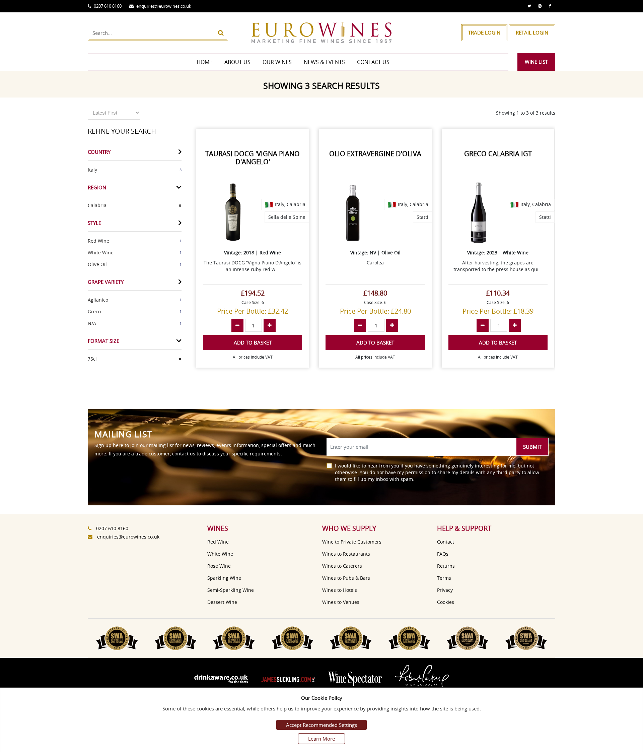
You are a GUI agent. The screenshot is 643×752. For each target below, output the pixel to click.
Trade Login (484, 32)
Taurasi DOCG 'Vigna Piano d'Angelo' (252, 157)
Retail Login (532, 32)
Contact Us (373, 62)
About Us (237, 62)
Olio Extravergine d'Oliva (375, 153)
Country (99, 151)
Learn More (321, 738)
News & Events (324, 62)
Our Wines (277, 62)
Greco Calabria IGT (498, 153)
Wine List (536, 61)
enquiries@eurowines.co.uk (163, 6)
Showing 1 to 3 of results (525, 113)
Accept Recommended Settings (321, 725)
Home (204, 62)
